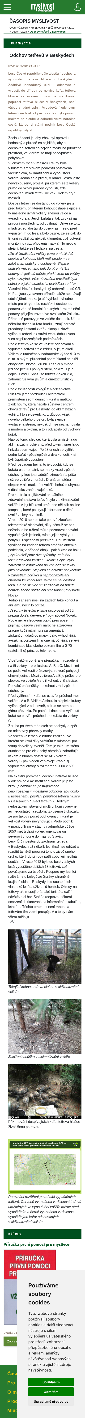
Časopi (23, 27)
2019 (71, 27)
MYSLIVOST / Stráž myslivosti (48, 27)
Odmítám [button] (51, 1392)
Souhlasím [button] (51, 1382)
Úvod (12, 27)
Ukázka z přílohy (14, 1332)
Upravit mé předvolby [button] (51, 1401)
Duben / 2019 (19, 31)
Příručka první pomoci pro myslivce (36, 1244)
